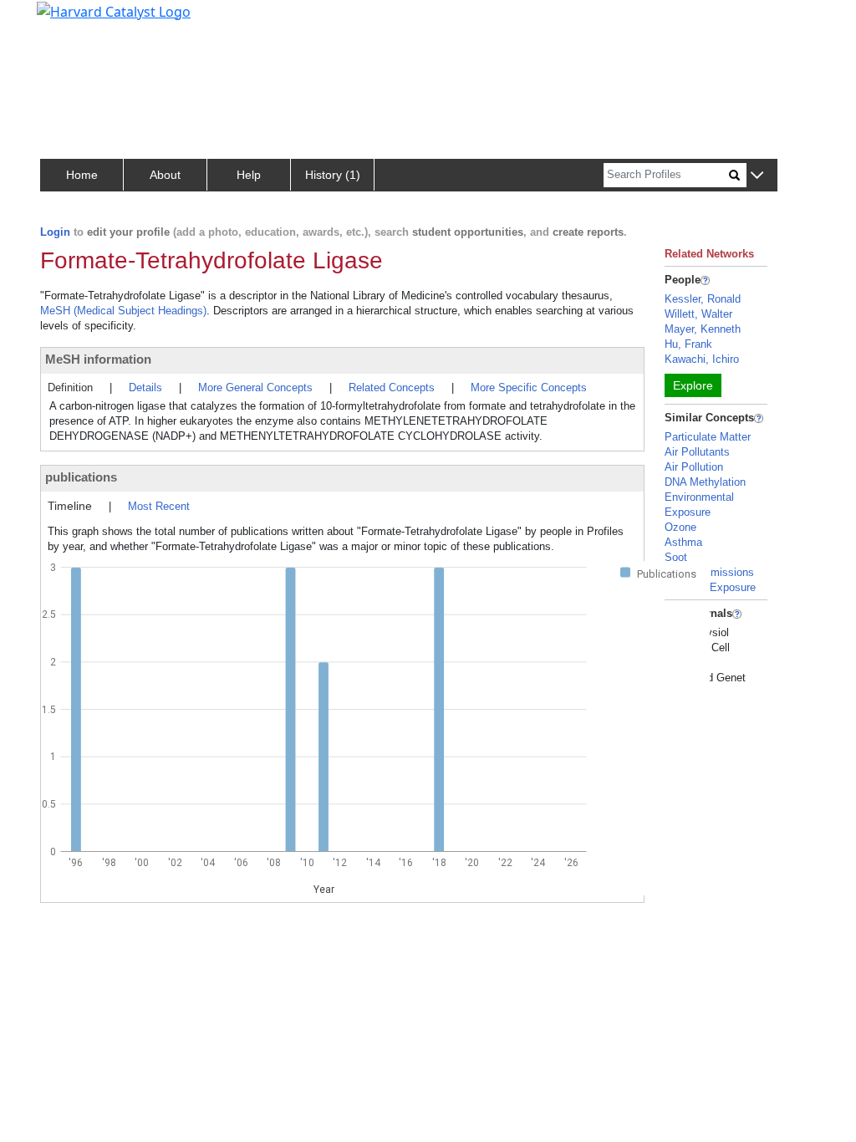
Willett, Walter (698, 314)
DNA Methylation (705, 482)
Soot (676, 557)
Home (82, 174)
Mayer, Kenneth (703, 329)
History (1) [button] (332, 174)
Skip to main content (70, 20)
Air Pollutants (697, 452)
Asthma (683, 542)
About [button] (165, 174)
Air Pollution (694, 467)
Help (249, 174)
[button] (756, 176)
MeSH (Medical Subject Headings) (123, 310)
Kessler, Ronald (703, 299)
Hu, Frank (688, 344)
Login (55, 232)
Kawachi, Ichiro (702, 359)
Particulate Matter (708, 437)
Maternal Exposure (710, 587)
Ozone (680, 527)
